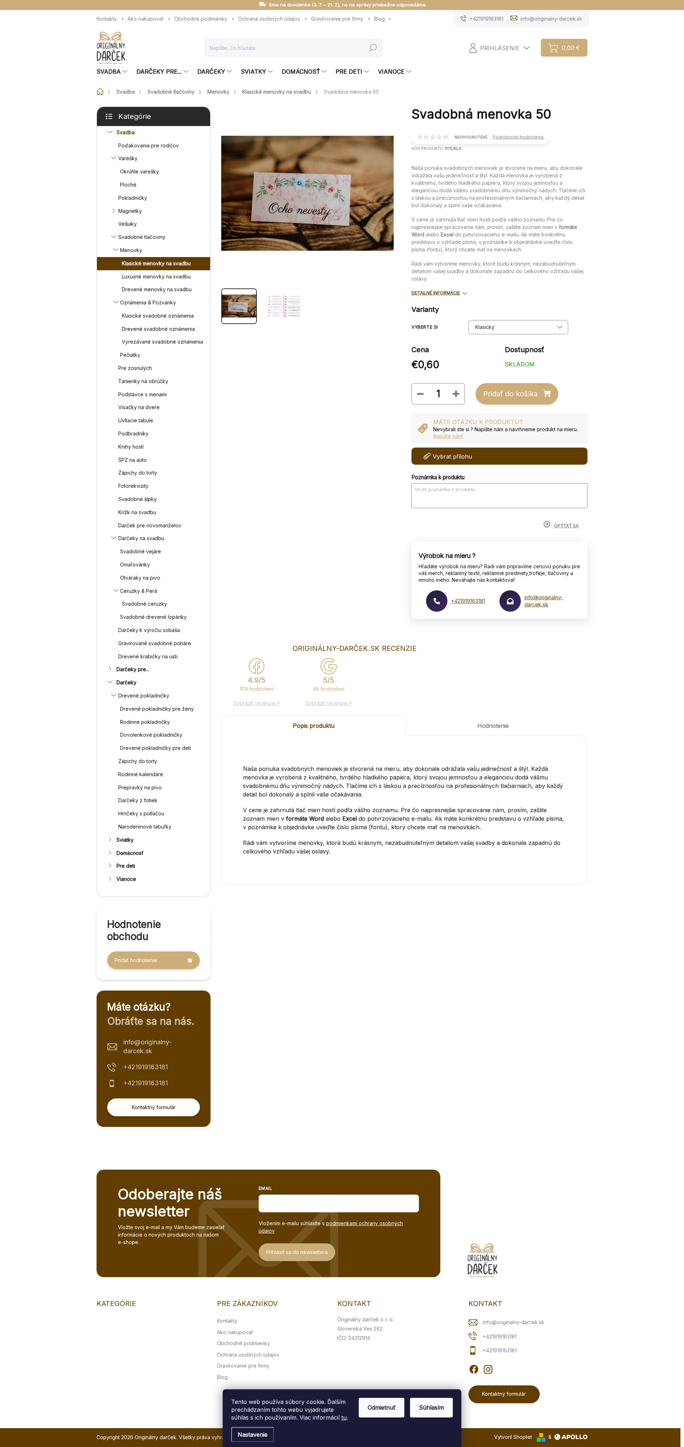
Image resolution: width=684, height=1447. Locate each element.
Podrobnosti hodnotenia (518, 137)
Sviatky (125, 840)
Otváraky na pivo (140, 578)
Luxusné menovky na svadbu (156, 276)
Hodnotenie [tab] (493, 725)
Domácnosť (129, 853)
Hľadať (373, 48)
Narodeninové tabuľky (144, 827)
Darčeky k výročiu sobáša (149, 630)
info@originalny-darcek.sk (147, 1046)
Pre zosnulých (135, 368)
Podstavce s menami (142, 394)
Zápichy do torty (137, 473)
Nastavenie (253, 1434)
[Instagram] (488, 1368)
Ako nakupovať (146, 19)
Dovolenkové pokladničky (151, 735)
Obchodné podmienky (200, 19)
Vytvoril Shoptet (513, 1437)
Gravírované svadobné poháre (154, 643)
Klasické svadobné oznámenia (158, 316)
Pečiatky (130, 355)
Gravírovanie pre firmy (337, 19)
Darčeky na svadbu (141, 538)
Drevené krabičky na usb (148, 656)
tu (344, 1417)
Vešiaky (127, 224)
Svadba (125, 132)
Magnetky (130, 211)
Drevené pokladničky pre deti (155, 748)
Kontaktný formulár (154, 1107)
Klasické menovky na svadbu (156, 263)
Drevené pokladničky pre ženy (157, 709)
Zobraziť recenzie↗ (256, 703)
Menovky (131, 250)
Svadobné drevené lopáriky (153, 617)
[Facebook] (473, 1368)
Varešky (128, 158)
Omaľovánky (135, 564)
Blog (379, 19)
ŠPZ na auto (132, 460)
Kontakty (107, 19)
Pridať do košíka (510, 394)
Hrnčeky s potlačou (141, 813)
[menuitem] (113, 71)
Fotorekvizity (133, 486)
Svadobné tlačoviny (141, 237)
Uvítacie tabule (135, 420)
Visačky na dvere (139, 407)
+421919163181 (145, 1067)
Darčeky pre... (132, 669)
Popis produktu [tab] (314, 725)
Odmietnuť (381, 1407)
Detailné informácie (435, 293)
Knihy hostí (131, 447)
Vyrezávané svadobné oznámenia (162, 342)
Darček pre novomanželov (149, 525)
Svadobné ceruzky (144, 604)
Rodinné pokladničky (145, 722)
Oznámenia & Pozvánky (148, 302)
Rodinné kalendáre (140, 774)
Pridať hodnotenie (136, 960)
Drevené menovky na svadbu (157, 289)
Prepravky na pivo (140, 787)
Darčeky (126, 682)
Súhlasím (431, 1407)
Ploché (128, 185)
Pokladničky (132, 198)
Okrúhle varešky (139, 171)
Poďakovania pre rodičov (148, 145)
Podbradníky (133, 433)
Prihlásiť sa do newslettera (297, 1252)
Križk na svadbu (137, 512)
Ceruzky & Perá (138, 591)
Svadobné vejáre (140, 551)
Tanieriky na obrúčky (143, 381)
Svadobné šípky (137, 499)
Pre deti (125, 866)
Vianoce (126, 879)
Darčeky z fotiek (137, 800)
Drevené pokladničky (143, 696)
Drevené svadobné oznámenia (158, 329)
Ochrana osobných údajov (269, 19)
